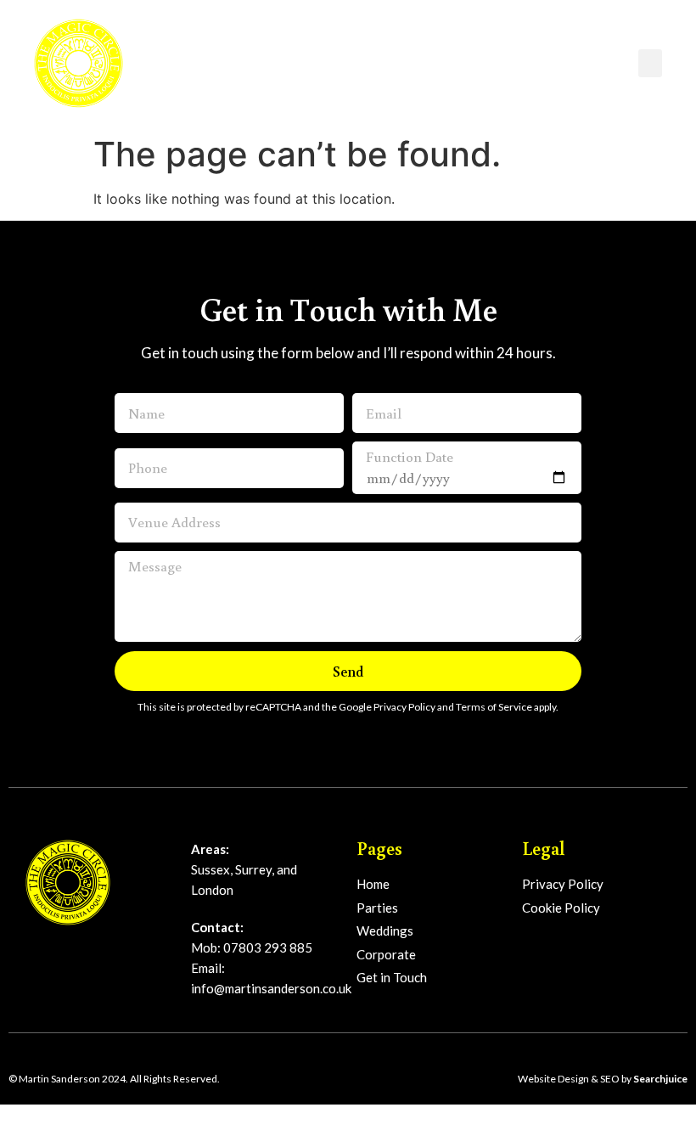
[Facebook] (33, 952)
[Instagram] (62, 952)
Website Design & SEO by (603, 1078)
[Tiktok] (91, 952)
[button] (650, 63)
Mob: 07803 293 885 (251, 947)
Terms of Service (494, 706)
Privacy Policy (404, 706)
